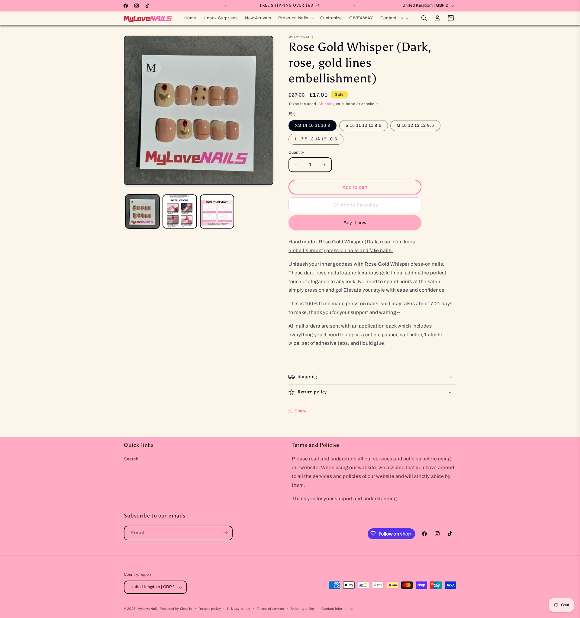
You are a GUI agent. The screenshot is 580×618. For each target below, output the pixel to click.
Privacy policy (238, 608)
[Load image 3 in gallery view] (217, 211)
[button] (295, 18)
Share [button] (301, 411)
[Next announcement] (354, 5)
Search (131, 459)
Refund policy (209, 608)
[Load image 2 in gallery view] (180, 211)
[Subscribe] (225, 532)
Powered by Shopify (176, 609)
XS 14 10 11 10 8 (312, 125)
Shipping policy (303, 608)
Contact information (337, 608)
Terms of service (270, 608)
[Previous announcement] (225, 5)
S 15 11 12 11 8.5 (364, 125)
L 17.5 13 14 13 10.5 (316, 139)
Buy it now (355, 222)
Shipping (326, 104)
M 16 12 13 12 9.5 (415, 125)
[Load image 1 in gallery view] (142, 211)
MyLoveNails (148, 609)
